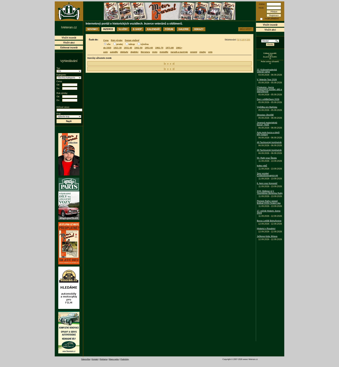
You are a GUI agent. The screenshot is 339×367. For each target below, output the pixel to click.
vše (109, 44)
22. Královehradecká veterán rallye (267, 71)
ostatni (193, 52)
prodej (119, 44)
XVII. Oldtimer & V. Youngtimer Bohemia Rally (269, 192)
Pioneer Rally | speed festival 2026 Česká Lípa (269, 202)
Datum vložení (132, 40)
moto (154, 52)
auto (105, 52)
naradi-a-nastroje (179, 52)
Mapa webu (114, 359)
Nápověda (85, 359)
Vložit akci (270, 29)
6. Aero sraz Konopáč (267, 183)
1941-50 (138, 48)
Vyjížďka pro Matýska (267, 107)
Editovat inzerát (69, 47)
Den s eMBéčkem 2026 (268, 99)
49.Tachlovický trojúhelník (269, 142)
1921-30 (118, 48)
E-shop (137, 29)
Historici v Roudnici (266, 229)
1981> (179, 48)
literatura (145, 52)
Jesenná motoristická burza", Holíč (267, 124)
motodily (164, 52)
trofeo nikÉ (262, 166)
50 (238, 40)
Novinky (92, 29)
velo (210, 52)
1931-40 (128, 48)
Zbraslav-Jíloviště (265, 115)
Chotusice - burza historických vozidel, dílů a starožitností (269, 89)
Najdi (69, 121)
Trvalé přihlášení (271, 18)
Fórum (169, 29)
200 (248, 40)
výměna (145, 44)
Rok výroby (117, 40)
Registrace (274, 15)
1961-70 (159, 48)
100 (243, 40)
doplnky (134, 52)
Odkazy (199, 29)
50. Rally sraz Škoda (267, 158)
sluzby (202, 52)
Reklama (103, 359)
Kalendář (153, 29)
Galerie (184, 29)
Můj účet (246, 29)
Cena (106, 40)
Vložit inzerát (270, 24)
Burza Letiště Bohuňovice (269, 221)
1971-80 (170, 48)
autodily (114, 52)
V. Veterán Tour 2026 (267, 80)
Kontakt (95, 359)
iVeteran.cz (69, 27)
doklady (124, 52)
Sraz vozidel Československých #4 (267, 174)
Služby (123, 29)
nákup (132, 44)
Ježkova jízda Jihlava (267, 236)
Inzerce (108, 29)
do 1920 (107, 48)
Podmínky (124, 359)
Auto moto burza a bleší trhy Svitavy (268, 134)
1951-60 (149, 48)
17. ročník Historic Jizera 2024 (268, 212)
